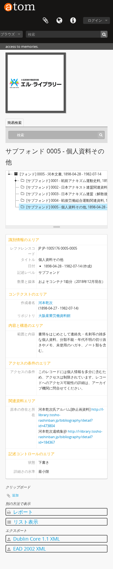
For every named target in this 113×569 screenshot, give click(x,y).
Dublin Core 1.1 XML (36, 538)
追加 (15, 495)
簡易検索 (14, 122)
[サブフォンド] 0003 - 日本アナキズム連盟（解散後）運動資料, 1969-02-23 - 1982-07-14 (69, 193)
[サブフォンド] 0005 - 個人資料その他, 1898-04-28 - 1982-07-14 (69, 207)
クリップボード (45, 20)
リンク (73, 20)
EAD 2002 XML (29, 548)
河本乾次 (45, 302)
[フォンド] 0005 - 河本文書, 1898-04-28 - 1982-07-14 (60, 174)
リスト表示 (25, 521)
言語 (59, 20)
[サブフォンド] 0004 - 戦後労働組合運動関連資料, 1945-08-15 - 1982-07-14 (69, 200)
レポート (22, 512)
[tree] (56, 198)
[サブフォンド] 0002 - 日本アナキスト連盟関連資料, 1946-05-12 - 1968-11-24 (69, 187)
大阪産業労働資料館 (54, 315)
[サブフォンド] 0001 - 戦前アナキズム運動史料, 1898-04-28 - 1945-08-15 (69, 180)
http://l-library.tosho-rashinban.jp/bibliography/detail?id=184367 (70, 437)
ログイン (95, 20)
